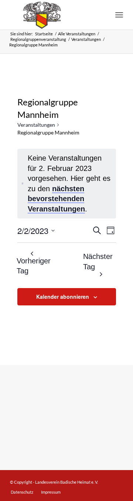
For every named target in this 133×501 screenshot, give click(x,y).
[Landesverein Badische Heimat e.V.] (55, 14)
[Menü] (119, 15)
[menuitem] (119, 15)
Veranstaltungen (36, 125)
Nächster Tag (98, 261)
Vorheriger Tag (33, 266)
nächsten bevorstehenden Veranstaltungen (56, 199)
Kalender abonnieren (62, 296)
